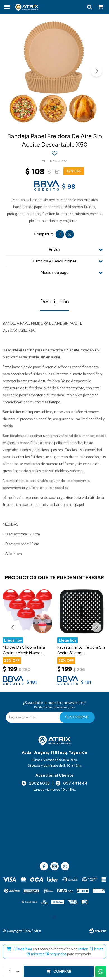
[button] (89, 7)
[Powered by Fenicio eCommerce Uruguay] (97, 931)
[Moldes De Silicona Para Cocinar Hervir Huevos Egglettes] (27, 611)
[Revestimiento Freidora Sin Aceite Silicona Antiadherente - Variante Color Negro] (81, 611)
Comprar (62, 971)
